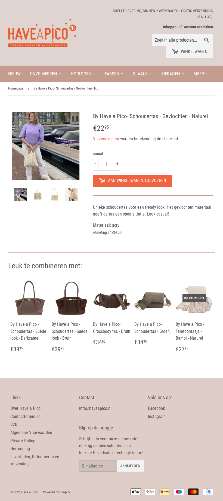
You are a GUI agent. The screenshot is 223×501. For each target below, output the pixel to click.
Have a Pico (29, 492)
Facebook (156, 408)
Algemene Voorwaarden (31, 432)
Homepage (15, 88)
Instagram (157, 416)
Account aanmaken (198, 27)
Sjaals (141, 73)
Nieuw (14, 73)
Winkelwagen (193, 51)
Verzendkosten (106, 138)
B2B (13, 424)
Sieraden (171, 73)
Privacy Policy (22, 440)
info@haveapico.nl (95, 408)
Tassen (112, 73)
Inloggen (169, 27)
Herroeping (20, 448)
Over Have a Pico (25, 408)
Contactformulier (25, 416)
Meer (199, 73)
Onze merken (44, 73)
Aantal (98, 154)
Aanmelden (130, 466)
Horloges (81, 73)
